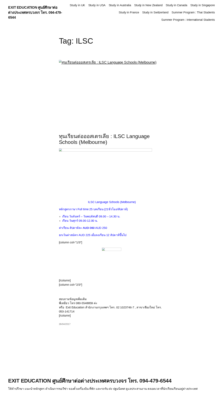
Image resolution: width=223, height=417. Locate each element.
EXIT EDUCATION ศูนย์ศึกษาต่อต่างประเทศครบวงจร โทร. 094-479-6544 (35, 12)
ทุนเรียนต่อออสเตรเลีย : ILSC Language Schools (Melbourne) (104, 139)
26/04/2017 (65, 324)
